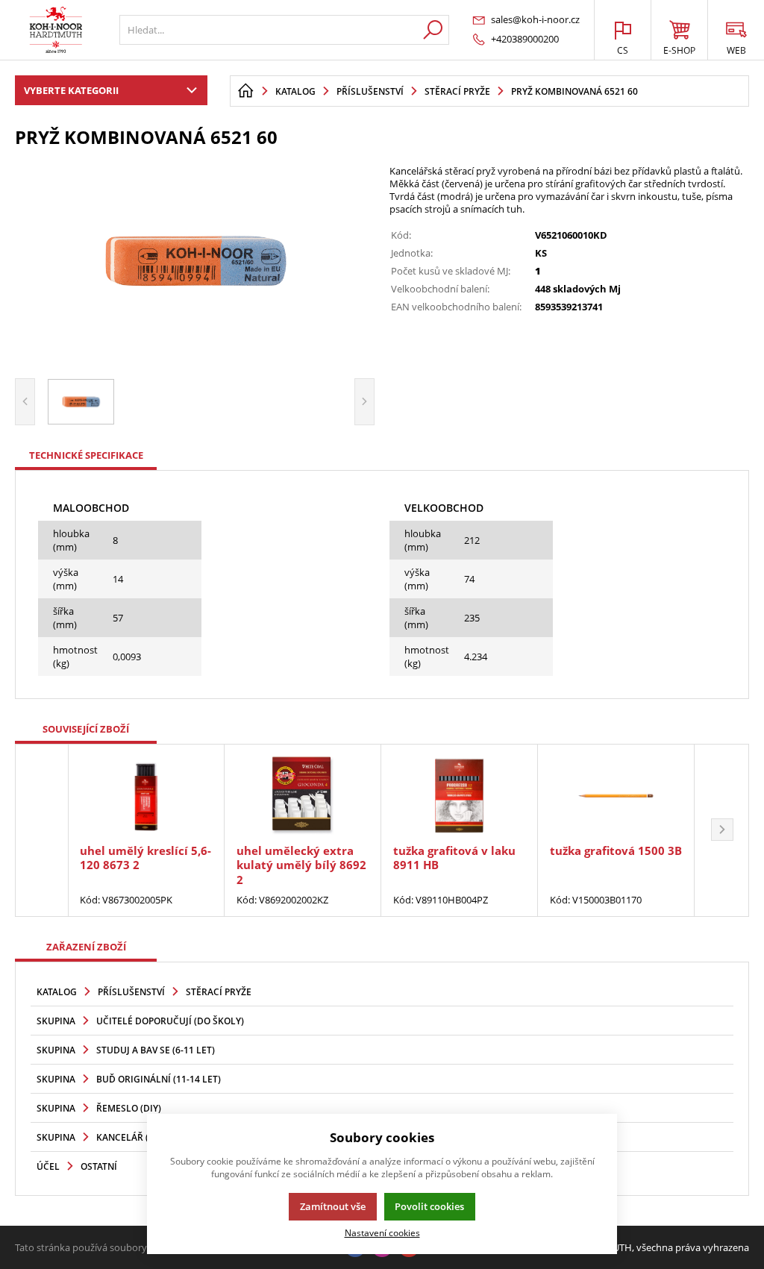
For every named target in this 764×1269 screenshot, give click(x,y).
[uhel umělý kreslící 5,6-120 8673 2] (146, 795)
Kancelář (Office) (138, 1137)
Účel (48, 1166)
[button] (722, 830)
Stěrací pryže (218, 992)
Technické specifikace (86, 455)
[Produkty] (56, 30)
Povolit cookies (429, 1206)
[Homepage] (245, 91)
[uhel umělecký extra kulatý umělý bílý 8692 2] (303, 795)
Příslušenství (131, 992)
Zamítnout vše (333, 1206)
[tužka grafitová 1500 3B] (616, 795)
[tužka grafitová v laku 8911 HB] (459, 795)
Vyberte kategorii (71, 90)
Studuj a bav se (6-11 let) (155, 1050)
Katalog (57, 992)
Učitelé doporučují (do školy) (170, 1021)
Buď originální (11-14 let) (158, 1079)
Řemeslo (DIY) (128, 1108)
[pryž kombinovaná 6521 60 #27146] (195, 261)
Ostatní (99, 1166)
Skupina (56, 1021)
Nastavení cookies (382, 1232)
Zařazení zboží (86, 946)
